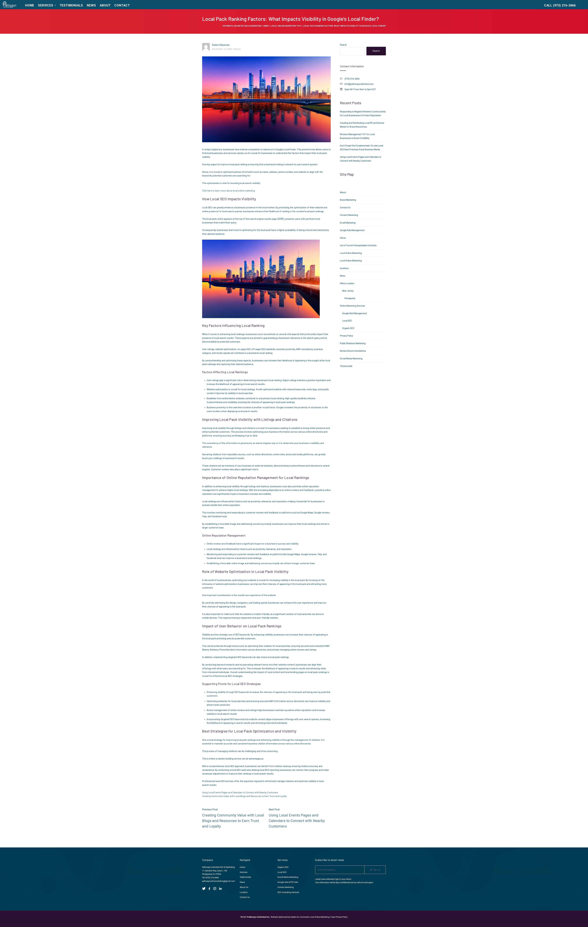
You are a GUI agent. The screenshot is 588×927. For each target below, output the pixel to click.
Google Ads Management (352, 230)
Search (343, 45)
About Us (244, 887)
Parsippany (350, 298)
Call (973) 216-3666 (560, 5)
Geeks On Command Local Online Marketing (310, 917)
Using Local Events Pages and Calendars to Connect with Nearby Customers (240, 792)
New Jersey (348, 291)
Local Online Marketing (351, 253)
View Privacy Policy (339, 917)
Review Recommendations (353, 351)
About (105, 5)
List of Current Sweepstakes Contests (358, 245)
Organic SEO (348, 328)
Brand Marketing (348, 200)
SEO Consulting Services (288, 892)
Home (29, 5)
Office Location (347, 283)
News (91, 5)
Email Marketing (348, 223)
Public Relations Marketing (353, 343)
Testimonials (71, 5)
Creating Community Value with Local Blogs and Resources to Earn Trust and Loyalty (244, 796)
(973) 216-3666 (212, 877)
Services (45, 5)
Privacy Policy (346, 335)
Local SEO (347, 320)
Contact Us (345, 207)
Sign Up (376, 870)
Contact (122, 5)
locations (344, 268)
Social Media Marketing (351, 358)
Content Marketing (349, 215)
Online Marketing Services (352, 306)
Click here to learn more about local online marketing (228, 190)
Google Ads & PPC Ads (287, 882)
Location (244, 892)
